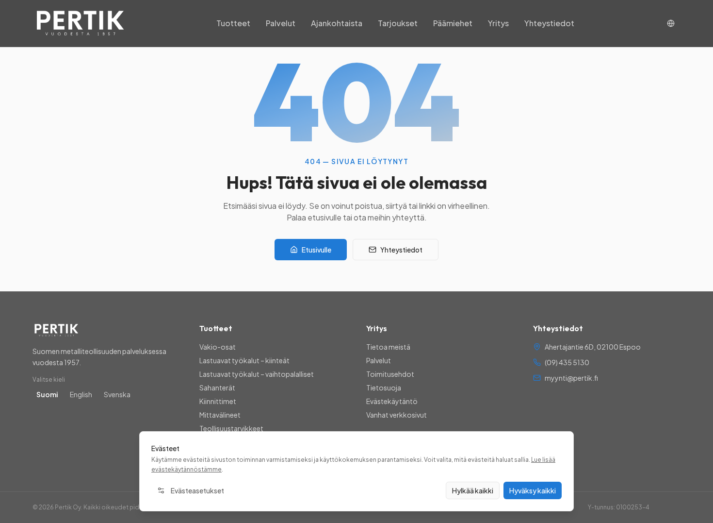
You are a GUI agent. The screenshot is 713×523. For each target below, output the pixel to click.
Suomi (47, 394)
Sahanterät (217, 387)
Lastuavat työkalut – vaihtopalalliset (256, 374)
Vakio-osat (217, 346)
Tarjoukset (398, 23)
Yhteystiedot (549, 23)
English (81, 394)
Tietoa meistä (388, 346)
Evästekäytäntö (392, 401)
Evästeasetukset (197, 490)
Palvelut (280, 23)
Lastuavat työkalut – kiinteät (244, 360)
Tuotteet (233, 23)
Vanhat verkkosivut (396, 414)
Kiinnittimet (217, 401)
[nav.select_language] (671, 23)
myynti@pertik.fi (571, 377)
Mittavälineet (220, 414)
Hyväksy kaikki (532, 490)
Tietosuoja (383, 387)
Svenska (117, 394)
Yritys (498, 23)
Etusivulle (316, 249)
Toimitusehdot (390, 374)
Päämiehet (452, 23)
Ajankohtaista (336, 23)
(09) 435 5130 (567, 362)
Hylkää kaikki (472, 490)
